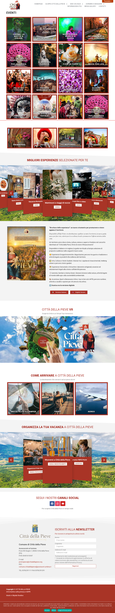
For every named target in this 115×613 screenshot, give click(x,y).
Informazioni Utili (74, 6)
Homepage (38, 4)
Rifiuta (54, 610)
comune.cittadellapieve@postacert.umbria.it (35, 567)
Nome (57, 537)
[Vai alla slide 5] (59, 218)
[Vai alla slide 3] (55, 218)
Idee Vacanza (75, 4)
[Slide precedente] (11, 193)
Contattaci (78, 463)
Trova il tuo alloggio (36, 472)
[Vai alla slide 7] (62, 218)
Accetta (47, 610)
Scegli (3, 195)
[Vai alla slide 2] (54, 218)
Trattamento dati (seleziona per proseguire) (71, 556)
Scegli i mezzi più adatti (57, 464)
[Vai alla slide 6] (60, 218)
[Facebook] (52, 503)
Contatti (102, 6)
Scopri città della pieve (55, 4)
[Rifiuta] (112, 607)
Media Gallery (90, 6)
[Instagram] (57, 503)
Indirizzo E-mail (60, 550)
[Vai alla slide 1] (52, 218)
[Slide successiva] (103, 193)
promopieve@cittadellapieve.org (30, 562)
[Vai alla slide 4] (57, 218)
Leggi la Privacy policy (64, 610)
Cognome (58, 543)
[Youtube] (62, 503)
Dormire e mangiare (94, 4)
